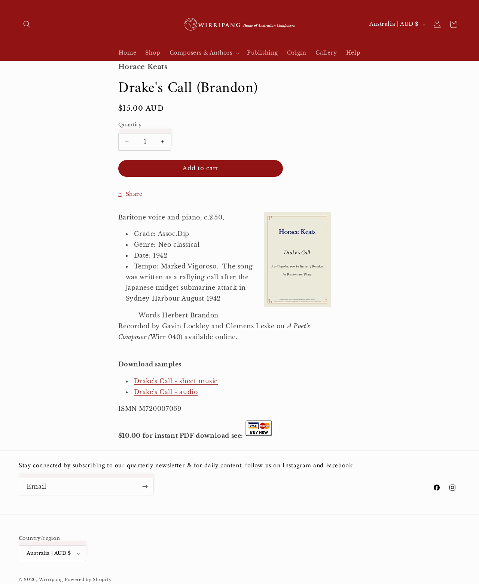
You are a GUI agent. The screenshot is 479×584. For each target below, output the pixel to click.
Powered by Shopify (88, 579)
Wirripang (51, 579)
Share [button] (134, 194)
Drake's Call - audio (166, 392)
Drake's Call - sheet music (176, 381)
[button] (27, 24)
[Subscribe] (145, 486)
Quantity (129, 125)
